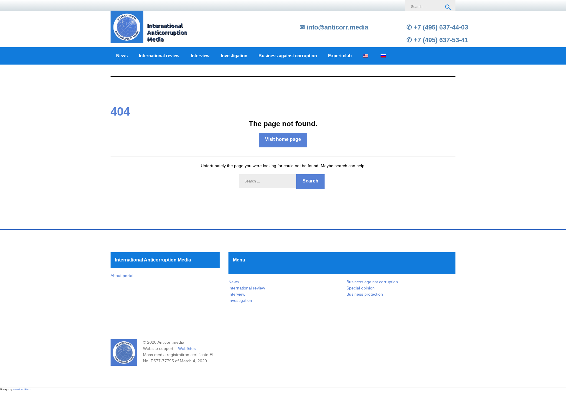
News (122, 55)
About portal (122, 275)
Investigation (234, 55)
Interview (200, 55)
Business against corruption (288, 55)
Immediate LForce (22, 389)
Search (448, 7)
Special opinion (360, 288)
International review (159, 55)
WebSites (187, 348)
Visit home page (283, 139)
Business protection (364, 294)
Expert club (340, 55)
